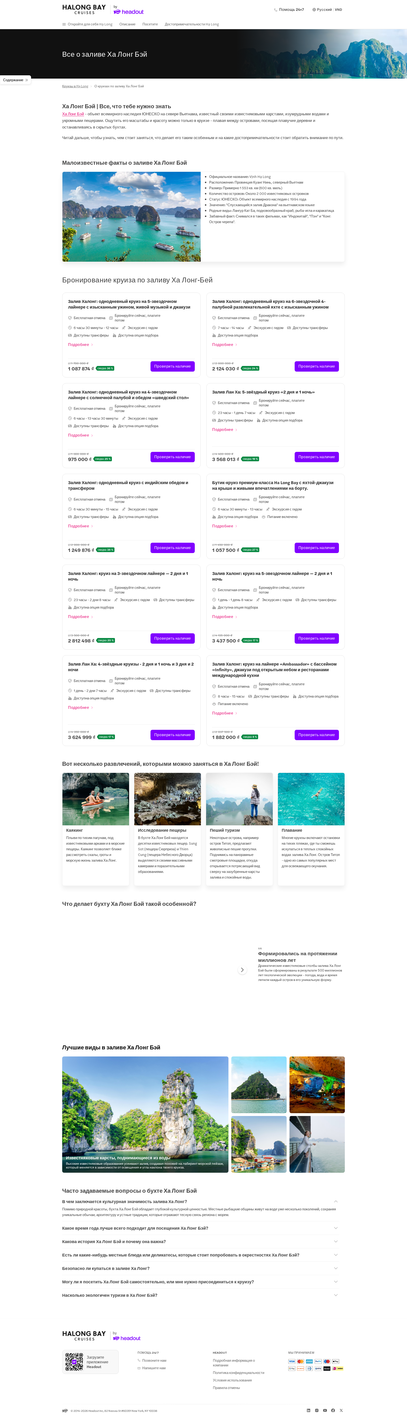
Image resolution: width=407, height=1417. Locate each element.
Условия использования (232, 1380)
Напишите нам (154, 1367)
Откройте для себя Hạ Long (90, 23)
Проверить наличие (172, 366)
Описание (127, 23)
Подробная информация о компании (234, 1362)
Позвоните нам (154, 1360)
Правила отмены (226, 1387)
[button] (145, 1114)
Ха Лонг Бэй (73, 113)
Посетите (150, 23)
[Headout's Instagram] (317, 1410)
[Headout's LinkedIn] (308, 1410)
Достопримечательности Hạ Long (192, 23)
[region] (156, 970)
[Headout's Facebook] (333, 1410)
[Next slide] (242, 969)
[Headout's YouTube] (325, 1410)
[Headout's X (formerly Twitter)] (341, 1410)
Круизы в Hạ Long (75, 86)
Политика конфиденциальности (238, 1372)
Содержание (13, 79)
